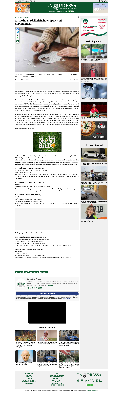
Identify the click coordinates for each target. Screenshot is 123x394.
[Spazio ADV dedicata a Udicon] (22, 12)
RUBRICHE (29, 378)
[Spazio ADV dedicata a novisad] (47, 151)
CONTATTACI (29, 383)
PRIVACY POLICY (57, 380)
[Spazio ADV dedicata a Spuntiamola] (100, 12)
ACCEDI (31, 1)
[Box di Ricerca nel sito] (99, 1)
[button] (78, 18)
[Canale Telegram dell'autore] (34, 288)
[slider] (46, 322)
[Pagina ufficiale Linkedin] (97, 381)
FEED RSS (57, 382)
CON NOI (57, 373)
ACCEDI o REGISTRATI (29, 382)
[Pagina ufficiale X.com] (93, 381)
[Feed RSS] (100, 381)
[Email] (41, 288)
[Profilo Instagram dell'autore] (30, 288)
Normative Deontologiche (92, 390)
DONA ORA (66, 298)
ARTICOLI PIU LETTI (29, 380)
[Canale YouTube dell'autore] (32, 288)
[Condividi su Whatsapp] (17, 38)
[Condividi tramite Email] (17, 41)
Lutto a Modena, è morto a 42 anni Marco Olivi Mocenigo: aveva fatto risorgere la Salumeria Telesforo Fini (94, 80)
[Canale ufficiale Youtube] (86, 381)
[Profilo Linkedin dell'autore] (39, 288)
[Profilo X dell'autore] (36, 288)
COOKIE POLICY (57, 378)
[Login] (26, 1)
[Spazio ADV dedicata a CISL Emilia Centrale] (94, 36)
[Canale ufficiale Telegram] (89, 381)
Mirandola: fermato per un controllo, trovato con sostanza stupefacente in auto (47, 364)
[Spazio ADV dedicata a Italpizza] (94, 140)
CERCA (104, 1)
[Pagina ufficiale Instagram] (82, 381)
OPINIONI (29, 377)
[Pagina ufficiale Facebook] (78, 381)
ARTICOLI (29, 375)
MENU (21, 1)
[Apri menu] (16, 1)
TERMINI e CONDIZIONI (57, 385)
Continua (50, 285)
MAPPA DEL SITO (56, 383)
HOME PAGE (29, 373)
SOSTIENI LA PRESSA (57, 375)
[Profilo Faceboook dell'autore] (28, 288)
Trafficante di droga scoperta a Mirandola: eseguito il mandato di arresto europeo (69, 344)
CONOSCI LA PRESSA (56, 377)
